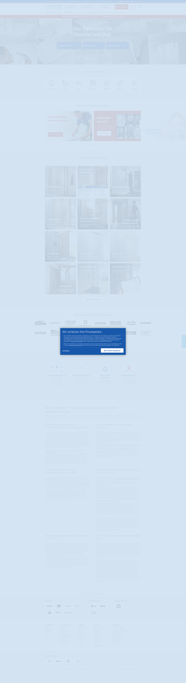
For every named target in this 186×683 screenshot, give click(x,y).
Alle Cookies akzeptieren (112, 351)
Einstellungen (65, 351)
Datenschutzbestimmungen (76, 345)
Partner (104, 340)
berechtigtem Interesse (77, 341)
